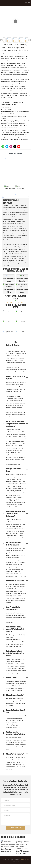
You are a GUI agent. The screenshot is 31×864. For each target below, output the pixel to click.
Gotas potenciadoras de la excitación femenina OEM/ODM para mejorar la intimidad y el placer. (22, 852)
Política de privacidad (16, 861)
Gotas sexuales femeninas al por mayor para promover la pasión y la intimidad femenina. (7, 850)
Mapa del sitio (25, 859)
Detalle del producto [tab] (15, 153)
